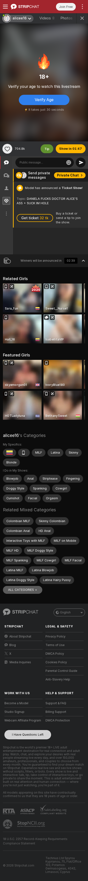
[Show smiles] (69, 162)
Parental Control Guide (61, 671)
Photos (69, 18)
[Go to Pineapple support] (8, 824)
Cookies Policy (56, 662)
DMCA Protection (57, 720)
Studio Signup (14, 712)
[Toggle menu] (5, 6)
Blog (12, 645)
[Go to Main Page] (27, 6)
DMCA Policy (54, 653)
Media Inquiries (20, 662)
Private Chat (68, 175)
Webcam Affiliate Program (22, 720)
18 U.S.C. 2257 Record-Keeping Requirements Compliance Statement (35, 841)
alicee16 (11, 435)
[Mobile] (24, 453)
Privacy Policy (55, 636)
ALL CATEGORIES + (22, 590)
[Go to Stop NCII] (31, 824)
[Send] (81, 162)
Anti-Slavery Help (57, 679)
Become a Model (16, 703)
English (65, 612)
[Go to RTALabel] (9, 811)
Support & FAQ (55, 703)
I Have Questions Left (28, 734)
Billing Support (55, 712)
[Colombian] (9, 453)
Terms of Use (55, 645)
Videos (47, 18)
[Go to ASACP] (28, 811)
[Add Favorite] (7, 149)
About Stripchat (20, 636)
